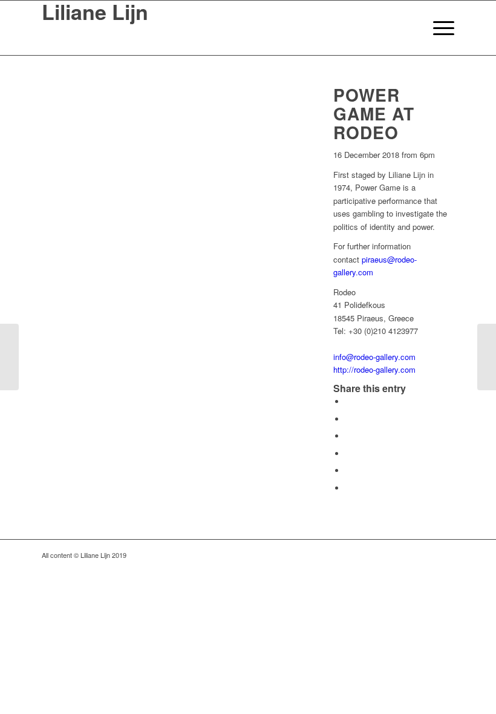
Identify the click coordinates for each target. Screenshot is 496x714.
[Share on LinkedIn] (348, 470)
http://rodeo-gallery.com (374, 369)
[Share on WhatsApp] (348, 436)
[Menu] (437, 28)
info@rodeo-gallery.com (374, 356)
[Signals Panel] (9, 357)
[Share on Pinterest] (348, 453)
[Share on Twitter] (348, 419)
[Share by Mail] (348, 488)
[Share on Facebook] (348, 401)
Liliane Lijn (95, 13)
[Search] (409, 28)
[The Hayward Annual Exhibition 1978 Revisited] (486, 357)
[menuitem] (409, 28)
